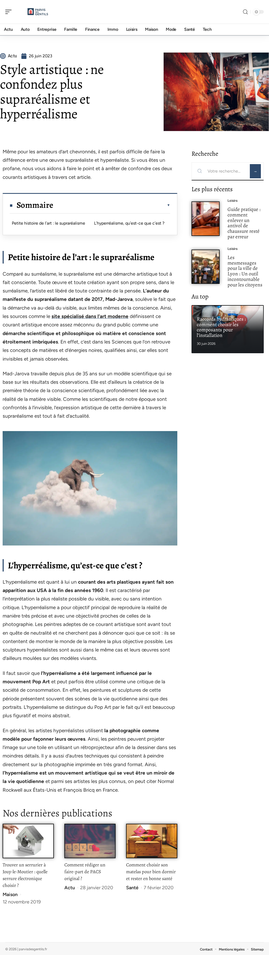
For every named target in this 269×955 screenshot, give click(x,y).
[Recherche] (245, 12)
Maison (10, 894)
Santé (132, 887)
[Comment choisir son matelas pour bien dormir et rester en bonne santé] (151, 841)
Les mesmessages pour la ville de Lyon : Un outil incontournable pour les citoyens (244, 271)
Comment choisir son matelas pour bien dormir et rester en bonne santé (151, 872)
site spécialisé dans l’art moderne (89, 316)
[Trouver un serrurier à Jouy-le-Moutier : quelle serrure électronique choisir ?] (28, 841)
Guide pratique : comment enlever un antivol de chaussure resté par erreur (244, 223)
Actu (69, 887)
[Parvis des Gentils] (37, 12)
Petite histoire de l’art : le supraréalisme (48, 223)
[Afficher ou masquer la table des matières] (111, 205)
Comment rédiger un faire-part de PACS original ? (84, 872)
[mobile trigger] (9, 12)
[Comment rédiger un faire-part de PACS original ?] (90, 841)
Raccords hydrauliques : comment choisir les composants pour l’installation (221, 327)
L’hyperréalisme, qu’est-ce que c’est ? (129, 223)
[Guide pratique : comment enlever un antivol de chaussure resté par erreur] (205, 219)
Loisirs (232, 201)
